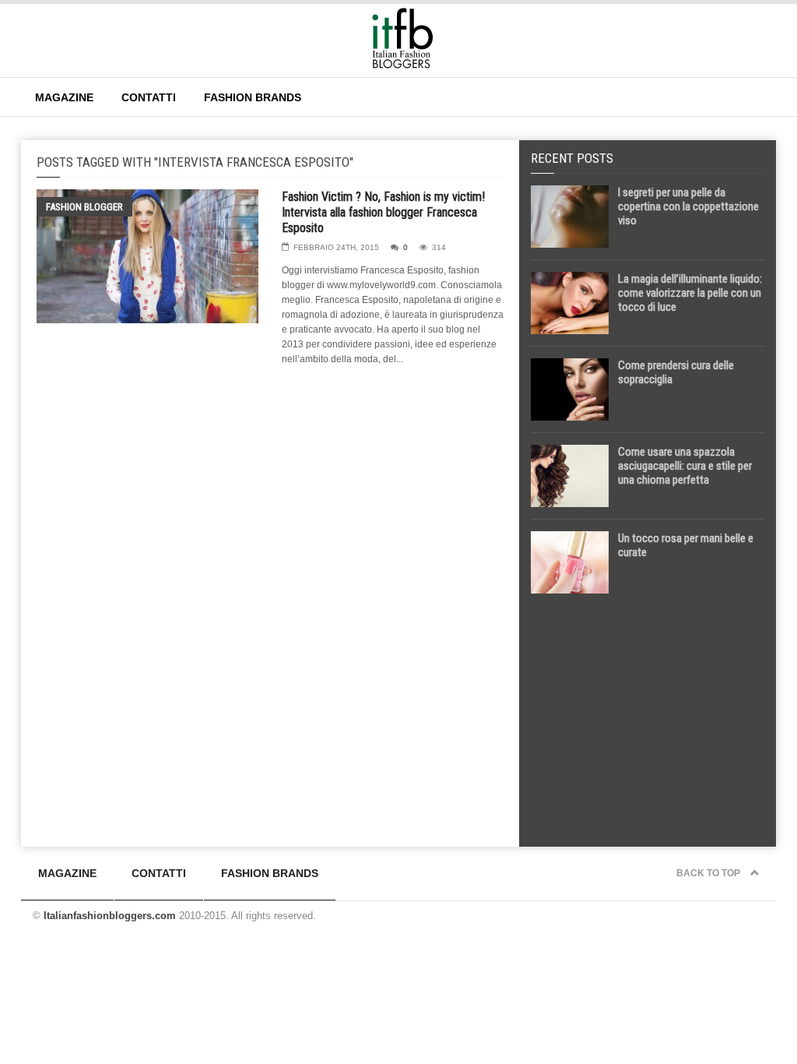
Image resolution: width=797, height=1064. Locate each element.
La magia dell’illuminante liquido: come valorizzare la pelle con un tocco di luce (690, 293)
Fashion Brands (252, 97)
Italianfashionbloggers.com (110, 915)
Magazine (64, 97)
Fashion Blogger (84, 207)
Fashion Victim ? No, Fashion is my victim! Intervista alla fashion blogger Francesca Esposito (383, 212)
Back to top (709, 873)
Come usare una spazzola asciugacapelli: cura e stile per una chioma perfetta (685, 466)
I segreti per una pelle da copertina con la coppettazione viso (688, 206)
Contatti (148, 97)
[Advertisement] (647, 714)
